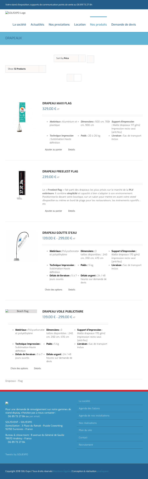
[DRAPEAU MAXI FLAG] (21, 117)
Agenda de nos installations (94, 415)
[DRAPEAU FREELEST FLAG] (21, 185)
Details (71, 149)
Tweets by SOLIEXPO (16, 454)
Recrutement (86, 444)
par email (34, 416)
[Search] (141, 24)
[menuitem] (22, 24)
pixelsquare (102, 471)
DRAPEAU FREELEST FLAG (60, 171)
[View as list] (77, 77)
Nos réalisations (88, 423)
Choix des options (53, 289)
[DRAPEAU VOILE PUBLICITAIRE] (21, 311)
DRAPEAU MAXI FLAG (57, 103)
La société (84, 401)
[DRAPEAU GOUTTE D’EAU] (21, 246)
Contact (83, 437)
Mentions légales (62, 471)
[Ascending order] (90, 59)
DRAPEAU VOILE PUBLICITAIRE (62, 311)
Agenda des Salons (89, 408)
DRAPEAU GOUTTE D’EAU (59, 233)
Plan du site (85, 430)
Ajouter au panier (53, 149)
